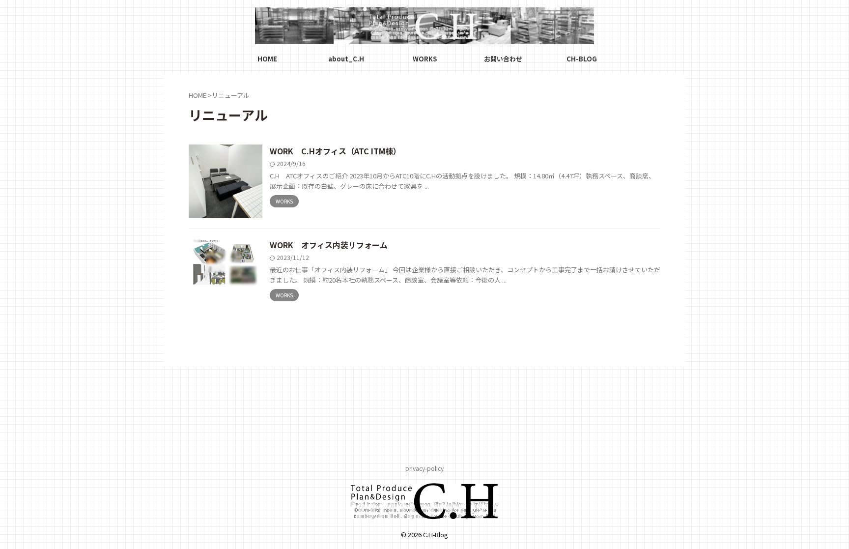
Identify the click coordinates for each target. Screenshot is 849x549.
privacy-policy (424, 468)
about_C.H (346, 58)
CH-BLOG (581, 58)
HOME (267, 58)
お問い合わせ (503, 58)
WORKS (425, 58)
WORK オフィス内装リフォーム (329, 245)
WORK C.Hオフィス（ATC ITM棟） (335, 151)
